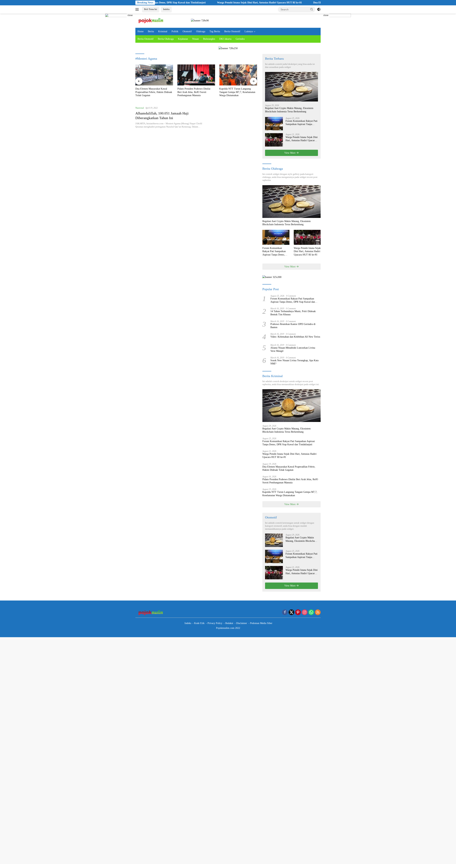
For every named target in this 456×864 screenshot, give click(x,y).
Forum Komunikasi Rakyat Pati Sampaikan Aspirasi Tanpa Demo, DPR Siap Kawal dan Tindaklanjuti (301, 123)
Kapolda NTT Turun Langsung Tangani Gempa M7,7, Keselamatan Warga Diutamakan (237, 91)
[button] (311, 9)
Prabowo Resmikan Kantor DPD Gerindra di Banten (292, 326)
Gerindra (240, 39)
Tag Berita (214, 31)
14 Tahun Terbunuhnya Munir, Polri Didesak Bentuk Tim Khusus (293, 313)
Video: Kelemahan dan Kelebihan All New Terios (295, 336)
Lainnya (249, 31)
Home (141, 31)
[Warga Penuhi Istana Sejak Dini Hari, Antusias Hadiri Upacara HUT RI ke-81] (274, 140)
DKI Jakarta (225, 39)
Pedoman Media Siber (261, 623)
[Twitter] (291, 612)
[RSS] (318, 612)
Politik (175, 31)
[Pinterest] (298, 612)
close (130, 15)
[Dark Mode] (319, 9)
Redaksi (229, 623)
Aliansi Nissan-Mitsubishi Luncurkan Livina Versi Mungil (292, 349)
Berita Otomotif (232, 31)
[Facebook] (285, 612)
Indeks (166, 9)
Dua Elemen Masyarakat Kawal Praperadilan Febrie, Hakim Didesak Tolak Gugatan (153, 91)
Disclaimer (241, 623)
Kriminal (162, 31)
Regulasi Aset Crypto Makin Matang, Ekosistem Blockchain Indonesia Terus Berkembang (289, 110)
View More (290, 153)
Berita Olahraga (166, 39)
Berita (151, 31)
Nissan (195, 39)
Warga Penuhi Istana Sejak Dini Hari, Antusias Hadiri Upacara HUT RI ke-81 (226, 2)
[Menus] (137, 9)
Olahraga (200, 31)
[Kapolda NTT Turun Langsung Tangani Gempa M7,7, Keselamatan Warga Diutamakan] (238, 75)
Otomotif (187, 31)
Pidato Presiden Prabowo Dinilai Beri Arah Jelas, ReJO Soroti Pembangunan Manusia (193, 91)
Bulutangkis (209, 39)
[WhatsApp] (311, 612)
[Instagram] (304, 612)
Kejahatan (183, 39)
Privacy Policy (215, 623)
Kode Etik (199, 623)
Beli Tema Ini (150, 9)
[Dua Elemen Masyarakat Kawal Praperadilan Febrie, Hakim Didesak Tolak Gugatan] (154, 75)
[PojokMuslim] (151, 20)
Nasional (139, 107)
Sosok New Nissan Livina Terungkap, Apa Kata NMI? (294, 362)
